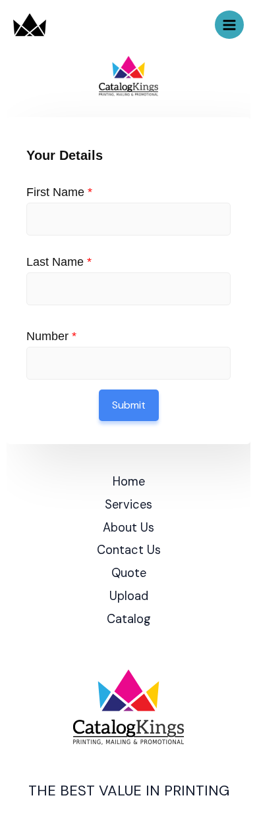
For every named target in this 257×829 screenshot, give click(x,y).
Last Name (59, 261)
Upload (128, 596)
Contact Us (129, 550)
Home (129, 482)
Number (51, 336)
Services (128, 505)
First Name (59, 192)
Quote (128, 573)
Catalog (129, 619)
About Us (128, 528)
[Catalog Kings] (29, 24)
